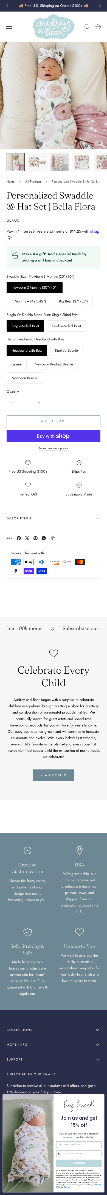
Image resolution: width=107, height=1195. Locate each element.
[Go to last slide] (7, 6)
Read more (51, 775)
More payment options (53, 448)
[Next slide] (100, 6)
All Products (33, 181)
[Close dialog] (101, 1097)
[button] (9, 27)
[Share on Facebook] (18, 538)
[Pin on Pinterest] (35, 538)
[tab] (16, 162)
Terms (66, 1187)
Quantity (13, 391)
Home (11, 181)
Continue (79, 1163)
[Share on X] (27, 538)
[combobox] (61, 1154)
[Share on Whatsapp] (43, 538)
